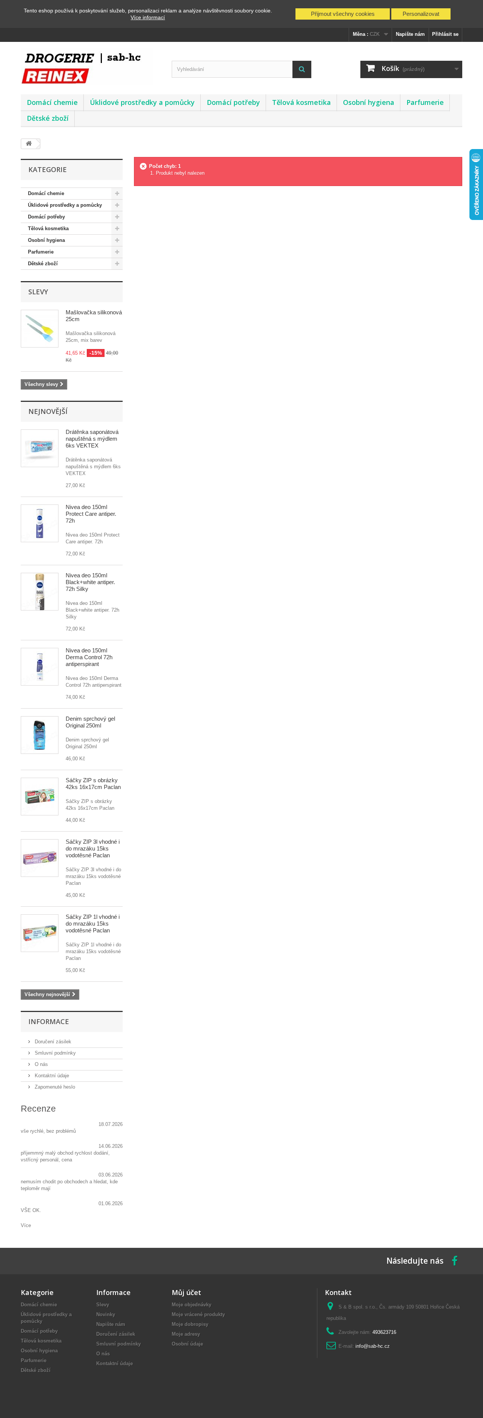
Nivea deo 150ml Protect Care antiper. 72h (91, 514)
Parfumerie (425, 102)
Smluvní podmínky (54, 1053)
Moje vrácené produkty (198, 1314)
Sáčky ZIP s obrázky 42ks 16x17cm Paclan (93, 783)
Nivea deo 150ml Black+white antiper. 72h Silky (90, 582)
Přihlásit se (445, 34)
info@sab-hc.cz (372, 1346)
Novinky (105, 1314)
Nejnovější (48, 411)
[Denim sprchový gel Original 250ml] (39, 735)
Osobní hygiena (368, 102)
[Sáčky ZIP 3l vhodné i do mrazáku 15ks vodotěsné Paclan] (39, 858)
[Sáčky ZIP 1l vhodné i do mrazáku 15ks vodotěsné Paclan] (39, 933)
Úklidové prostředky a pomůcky (142, 102)
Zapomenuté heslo (54, 1087)
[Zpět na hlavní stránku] (29, 144)
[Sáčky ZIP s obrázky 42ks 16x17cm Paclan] (39, 796)
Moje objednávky (191, 1304)
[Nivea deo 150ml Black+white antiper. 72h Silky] (39, 592)
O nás (40, 1064)
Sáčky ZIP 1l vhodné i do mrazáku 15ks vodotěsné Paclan (93, 924)
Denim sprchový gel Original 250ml (90, 722)
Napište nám (410, 34)
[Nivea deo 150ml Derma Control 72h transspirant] (39, 667)
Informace (48, 1021)
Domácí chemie (52, 102)
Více (26, 1225)
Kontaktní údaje (51, 1075)
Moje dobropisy (190, 1324)
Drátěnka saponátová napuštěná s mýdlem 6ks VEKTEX (92, 439)
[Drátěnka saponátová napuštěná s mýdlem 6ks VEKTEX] (39, 448)
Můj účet (186, 1292)
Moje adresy (186, 1334)
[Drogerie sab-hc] (90, 66)
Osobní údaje (187, 1344)
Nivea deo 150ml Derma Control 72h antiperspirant (89, 657)
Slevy (38, 291)
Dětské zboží (48, 118)
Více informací (148, 17)
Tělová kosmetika (301, 102)
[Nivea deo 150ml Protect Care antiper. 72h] (39, 523)
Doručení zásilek (52, 1041)
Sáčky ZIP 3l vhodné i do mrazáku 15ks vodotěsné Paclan (93, 848)
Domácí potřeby (233, 102)
